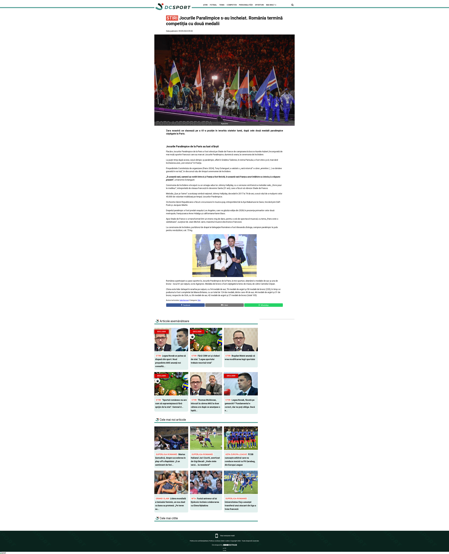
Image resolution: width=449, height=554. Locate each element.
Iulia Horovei (184, 300)
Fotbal (213, 5)
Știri (205, 5)
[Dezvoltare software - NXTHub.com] (224, 546)
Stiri (199, 300)
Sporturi (259, 5)
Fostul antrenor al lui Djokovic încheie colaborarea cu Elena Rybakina (205, 502)
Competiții (232, 5)
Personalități (246, 5)
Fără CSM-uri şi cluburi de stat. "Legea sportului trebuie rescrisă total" (205, 359)
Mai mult (271, 5)
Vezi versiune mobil (227, 536)
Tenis (221, 5)
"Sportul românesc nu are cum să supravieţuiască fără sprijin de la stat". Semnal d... (171, 403)
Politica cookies (214, 541)
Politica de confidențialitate (199, 541)
